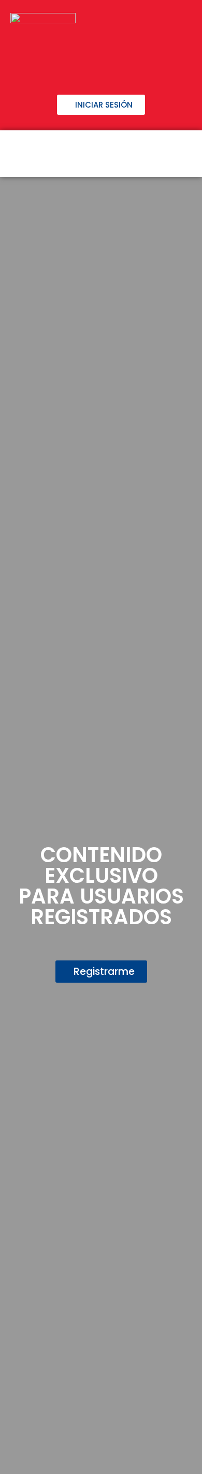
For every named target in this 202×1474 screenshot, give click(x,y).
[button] (182, 153)
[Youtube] (151, 67)
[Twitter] (84, 67)
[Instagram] (118, 67)
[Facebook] (50, 67)
